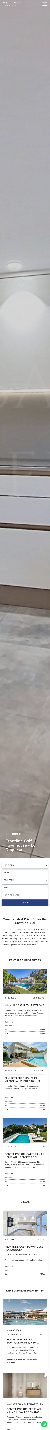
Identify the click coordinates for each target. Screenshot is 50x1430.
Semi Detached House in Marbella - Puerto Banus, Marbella (23, 1080)
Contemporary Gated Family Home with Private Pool (25, 1156)
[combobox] (25, 865)
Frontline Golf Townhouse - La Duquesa (24, 1248)
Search (25, 902)
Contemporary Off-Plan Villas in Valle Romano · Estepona (24, 1411)
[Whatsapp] (44, 1424)
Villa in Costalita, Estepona (24, 1005)
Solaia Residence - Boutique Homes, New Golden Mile (22, 1341)
